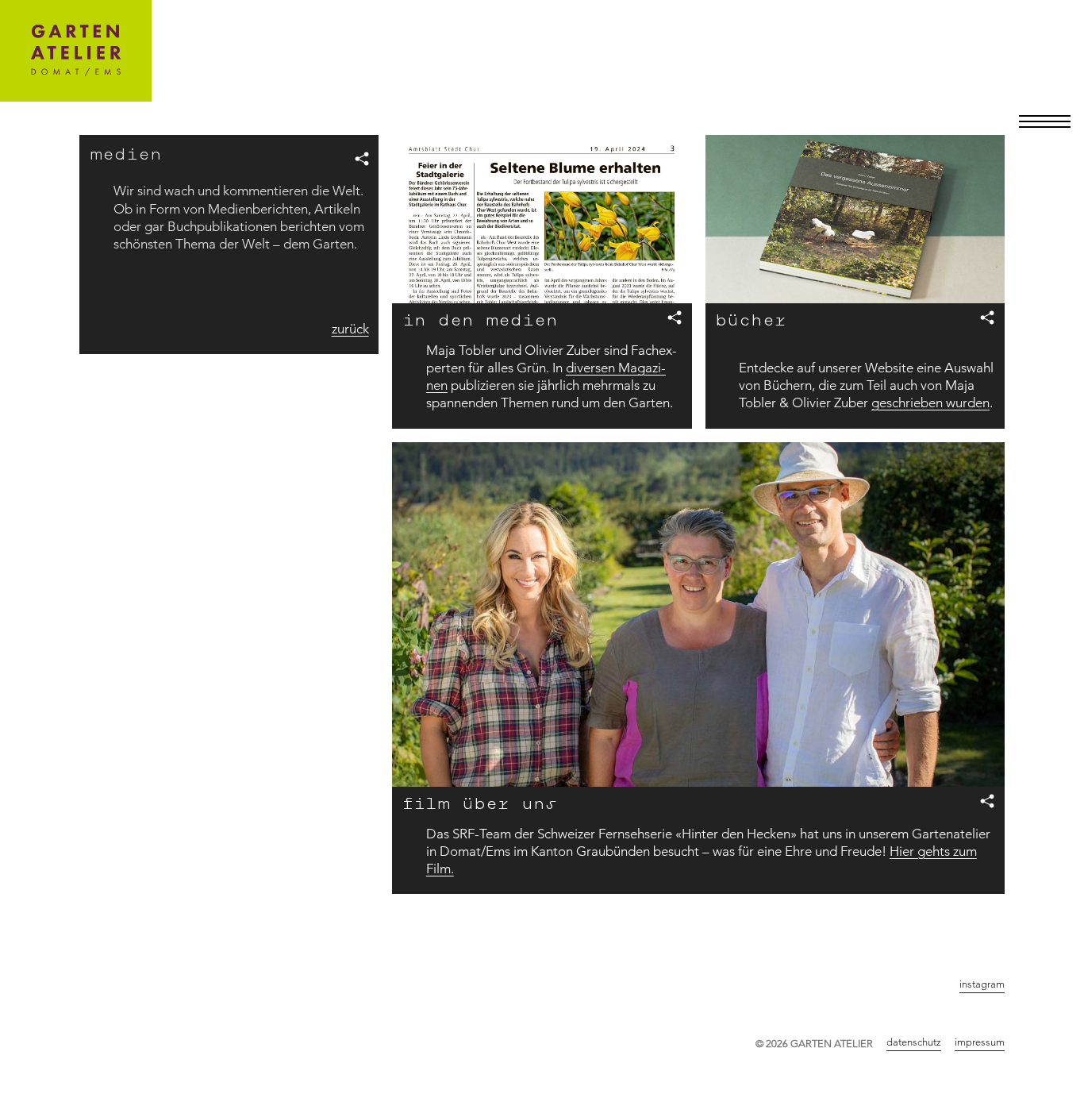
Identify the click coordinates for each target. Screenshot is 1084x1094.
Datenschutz (913, 1041)
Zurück (986, 930)
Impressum (980, 1041)
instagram (982, 983)
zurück (350, 329)
